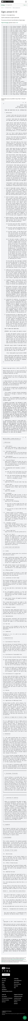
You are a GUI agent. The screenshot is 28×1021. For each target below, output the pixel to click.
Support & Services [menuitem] (18, 994)
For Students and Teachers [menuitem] (7, 998)
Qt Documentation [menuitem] (5, 1000)
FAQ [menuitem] (15, 987)
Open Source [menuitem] (16, 982)
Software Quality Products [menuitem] (7, 991)
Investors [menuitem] (4, 987)
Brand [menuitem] (3, 982)
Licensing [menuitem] (16, 978)
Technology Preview (4, 5)
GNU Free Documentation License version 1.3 (18, 959)
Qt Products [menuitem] (4, 989)
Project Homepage (4, 22)
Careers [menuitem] (3, 986)
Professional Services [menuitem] (18, 996)
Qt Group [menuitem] (4, 978)
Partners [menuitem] (15, 1001)
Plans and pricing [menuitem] (17, 984)
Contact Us (6, 974)
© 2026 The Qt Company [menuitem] (6, 1011)
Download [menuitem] (16, 986)
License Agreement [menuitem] (17, 980)
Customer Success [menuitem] (17, 998)
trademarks (3, 961)
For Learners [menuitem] (4, 996)
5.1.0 (17, 22)
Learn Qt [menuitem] (4, 994)
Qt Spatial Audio (8, 7)
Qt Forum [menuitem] (4, 1001)
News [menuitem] (3, 984)
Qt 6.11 (2, 7)
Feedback (4, 1012)
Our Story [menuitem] (4, 980)
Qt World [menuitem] (16, 1003)
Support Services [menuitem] (17, 1000)
